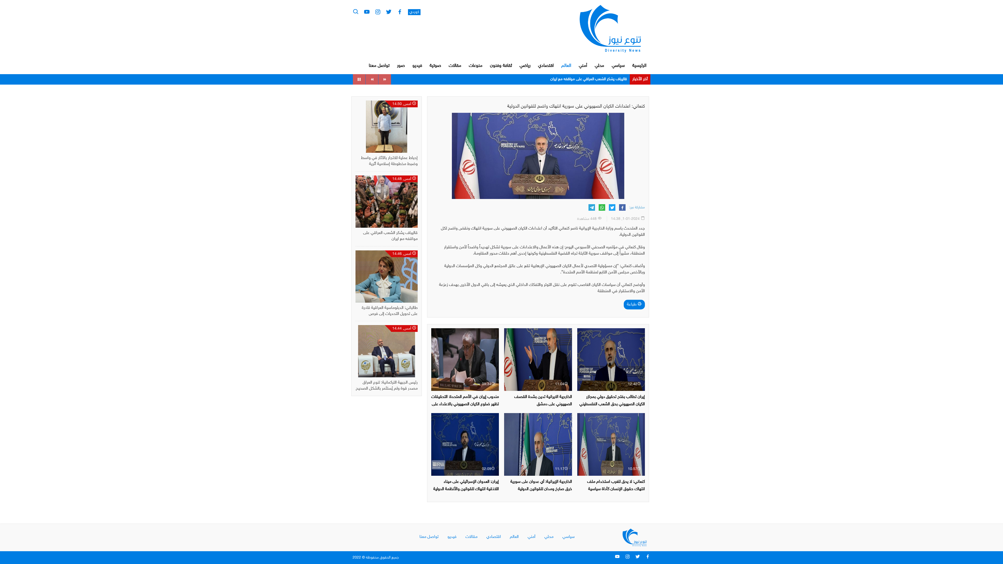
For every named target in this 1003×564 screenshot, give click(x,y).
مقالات (455, 65)
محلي (599, 65)
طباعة (632, 304)
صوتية (435, 65)
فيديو (417, 65)
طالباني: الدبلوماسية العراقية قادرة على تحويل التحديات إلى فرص (577, 79)
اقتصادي (546, 65)
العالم (566, 65)
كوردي (414, 12)
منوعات (475, 65)
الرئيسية (639, 65)
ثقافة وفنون (501, 65)
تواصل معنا (379, 65)
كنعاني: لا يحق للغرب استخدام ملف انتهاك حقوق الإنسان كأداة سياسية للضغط (616, 488)
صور (401, 65)
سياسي (618, 65)
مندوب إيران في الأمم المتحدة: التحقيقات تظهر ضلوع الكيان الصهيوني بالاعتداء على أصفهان (465, 404)
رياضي (525, 65)
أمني (583, 65)
